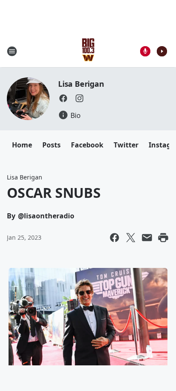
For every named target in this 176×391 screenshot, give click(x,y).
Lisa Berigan (81, 84)
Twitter (126, 145)
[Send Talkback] (145, 51)
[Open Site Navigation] (12, 51)
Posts (51, 145)
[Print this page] (163, 238)
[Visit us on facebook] (63, 98)
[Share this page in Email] (147, 238)
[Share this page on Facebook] (114, 238)
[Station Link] (88, 51)
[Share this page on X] (131, 238)
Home (22, 145)
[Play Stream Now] (162, 51)
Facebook (87, 145)
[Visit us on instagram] (79, 98)
